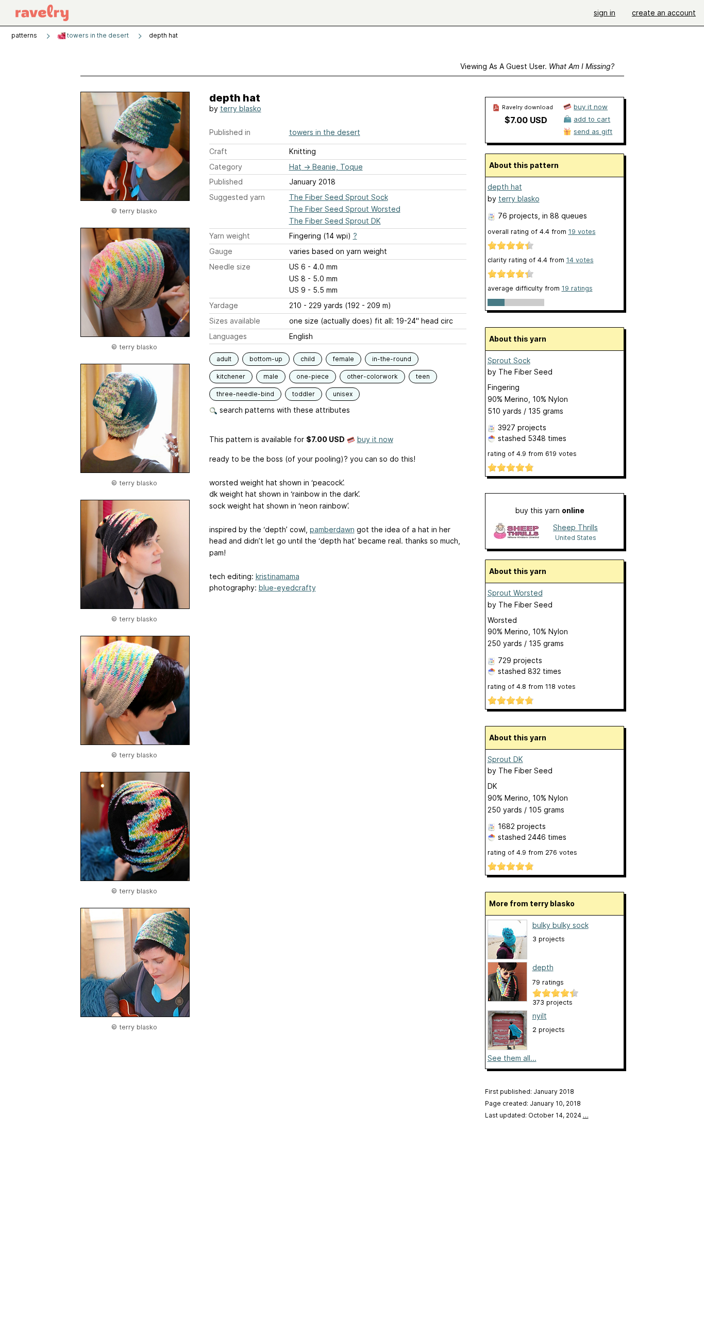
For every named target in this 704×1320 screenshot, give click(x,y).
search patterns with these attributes (283, 409)
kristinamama (277, 576)
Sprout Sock (509, 360)
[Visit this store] (516, 532)
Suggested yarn (237, 197)
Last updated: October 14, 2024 (537, 1115)
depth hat (505, 186)
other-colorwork (372, 376)
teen (423, 376)
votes (582, 231)
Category (225, 166)
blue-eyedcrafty (287, 587)
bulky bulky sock (560, 925)
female (343, 359)
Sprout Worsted (515, 592)
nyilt (539, 1015)
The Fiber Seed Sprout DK (335, 220)
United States (575, 537)
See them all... (512, 1058)
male (270, 376)
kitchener (230, 376)
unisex (343, 394)
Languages (228, 336)
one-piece (312, 376)
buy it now (375, 439)
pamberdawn (332, 529)
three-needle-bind (245, 394)
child (307, 359)
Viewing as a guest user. (537, 66)
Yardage (223, 305)
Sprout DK (505, 759)
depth (543, 967)
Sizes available (234, 320)
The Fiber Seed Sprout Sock (338, 197)
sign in (604, 12)
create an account (664, 12)
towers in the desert (97, 35)
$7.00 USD (526, 120)
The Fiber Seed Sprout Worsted (344, 209)
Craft (218, 151)
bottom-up (265, 359)
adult (223, 359)
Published (226, 181)
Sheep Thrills (575, 527)
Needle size (229, 266)
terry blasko (240, 108)
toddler (303, 394)
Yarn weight (229, 235)
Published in (229, 132)
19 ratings (577, 288)
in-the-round (391, 359)
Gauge (220, 251)
